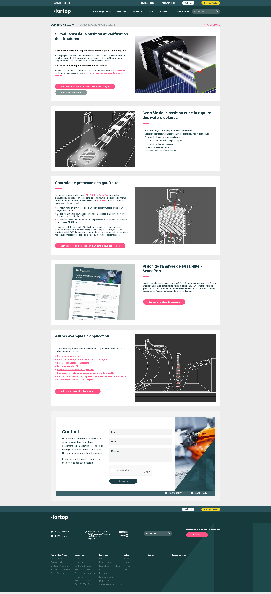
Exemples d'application (63, 25)
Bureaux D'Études (82, 569)
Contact (164, 11)
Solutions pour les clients (110, 584)
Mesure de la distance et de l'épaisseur (75, 369)
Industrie (79, 577)
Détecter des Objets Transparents (73, 363)
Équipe (126, 562)
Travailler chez (181, 11)
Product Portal (210, 3)
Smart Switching (58, 573)
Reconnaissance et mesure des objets (75, 380)
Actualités (127, 569)
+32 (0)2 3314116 (146, 3)
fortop (151, 11)
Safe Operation (57, 562)
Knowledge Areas (102, 11)
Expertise (137, 11)
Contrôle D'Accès (82, 584)
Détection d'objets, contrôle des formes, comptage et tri (83, 359)
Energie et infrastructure (85, 573)
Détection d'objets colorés (69, 356)
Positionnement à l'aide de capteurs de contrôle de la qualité (85, 373)
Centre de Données (83, 566)
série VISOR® (119, 70)
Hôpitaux (79, 562)
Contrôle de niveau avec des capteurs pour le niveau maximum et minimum (92, 376)
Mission (127, 558)
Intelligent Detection (59, 566)
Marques (103, 569)
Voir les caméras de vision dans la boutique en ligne (85, 86)
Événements (128, 566)
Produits (103, 573)
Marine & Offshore (83, 580)
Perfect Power (57, 558)
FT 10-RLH (91, 195)
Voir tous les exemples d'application (78, 391)
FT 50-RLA (102, 200)
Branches (121, 11)
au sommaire (213, 25)
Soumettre (123, 481)
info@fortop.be (168, 3)
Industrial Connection (60, 569)
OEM (77, 558)
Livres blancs (105, 562)
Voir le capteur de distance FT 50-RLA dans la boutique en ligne (90, 246)
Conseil (102, 558)
